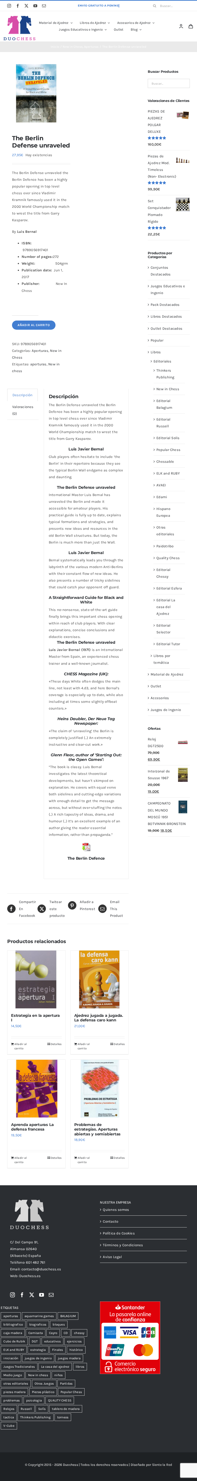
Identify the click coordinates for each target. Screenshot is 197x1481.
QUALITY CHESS (59, 1400)
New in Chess (167, 389)
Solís (42, 1409)
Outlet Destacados (166, 328)
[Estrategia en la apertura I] (36, 980)
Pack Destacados (165, 304)
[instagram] (9, 6)
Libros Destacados (166, 316)
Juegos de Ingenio (166, 710)
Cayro (53, 1333)
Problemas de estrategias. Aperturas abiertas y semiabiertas (97, 1129)
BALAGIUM (68, 1316)
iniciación (10, 1358)
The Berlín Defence (86, 858)
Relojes (8, 1409)
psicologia (34, 1400)
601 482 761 (35, 1262)
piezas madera (14, 1392)
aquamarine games (39, 1316)
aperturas (38, 364)
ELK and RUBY (168, 473)
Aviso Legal (112, 1257)
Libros (156, 352)
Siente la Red (162, 1465)
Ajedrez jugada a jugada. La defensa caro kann (98, 1017)
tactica (8, 1417)
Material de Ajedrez (167, 674)
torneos (63, 1417)
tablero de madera (66, 1409)
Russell (26, 1409)
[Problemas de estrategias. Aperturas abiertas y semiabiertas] (100, 1089)
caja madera (12, 1333)
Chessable (165, 461)
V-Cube (8, 1425)
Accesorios (160, 698)
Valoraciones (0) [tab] (23, 410)
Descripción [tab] (22, 395)
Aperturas (40, 350)
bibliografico (13, 1324)
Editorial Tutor (168, 644)
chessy (79, 1333)
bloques (59, 1324)
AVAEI (161, 485)
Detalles (56, 1044)
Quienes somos (116, 1209)
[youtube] (35, 6)
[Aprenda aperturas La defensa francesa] (36, 1089)
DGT (35, 1341)
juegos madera (69, 1358)
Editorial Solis (167, 438)
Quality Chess (168, 558)
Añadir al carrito (34, 325)
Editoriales (162, 361)
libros (80, 1366)
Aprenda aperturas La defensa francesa (32, 1127)
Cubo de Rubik (14, 1341)
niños (58, 1375)
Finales (57, 1350)
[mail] (44, 6)
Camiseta (35, 1333)
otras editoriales (15, 1383)
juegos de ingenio (38, 1358)
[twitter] (26, 6)
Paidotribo (164, 546)
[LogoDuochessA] (19, 17)
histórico (76, 1350)
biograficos (37, 1324)
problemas (11, 1400)
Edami (161, 497)
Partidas (66, 1383)
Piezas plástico (43, 1392)
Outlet (156, 686)
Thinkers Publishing (35, 1417)
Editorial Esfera (169, 588)
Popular (157, 340)
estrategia (38, 1350)
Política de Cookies (119, 1233)
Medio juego (12, 1375)
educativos (52, 1341)
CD (66, 1333)
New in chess (38, 1375)
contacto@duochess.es (41, 1269)
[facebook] (18, 6)
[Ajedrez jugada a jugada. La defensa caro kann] (100, 980)
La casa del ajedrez (55, 1366)
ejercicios (74, 1341)
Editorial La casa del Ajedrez (165, 607)
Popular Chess (168, 450)
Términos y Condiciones (123, 1245)
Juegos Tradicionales (19, 1366)
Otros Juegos (44, 1383)
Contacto (110, 1221)
